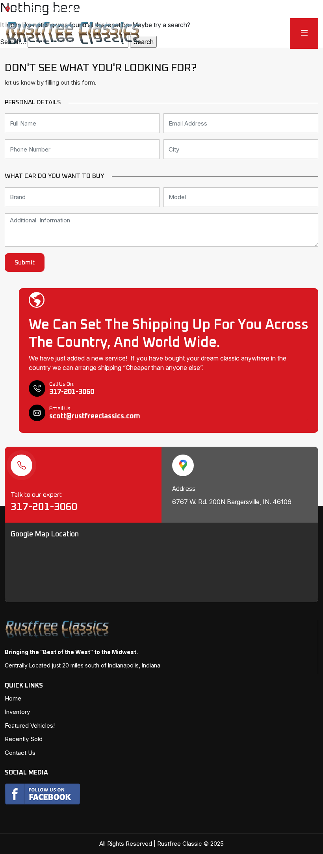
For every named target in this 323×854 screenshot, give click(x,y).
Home (13, 698)
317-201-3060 (45, 507)
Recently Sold (24, 739)
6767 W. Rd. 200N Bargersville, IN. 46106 (67, 9)
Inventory (17, 711)
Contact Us (20, 752)
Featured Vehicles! (30, 725)
